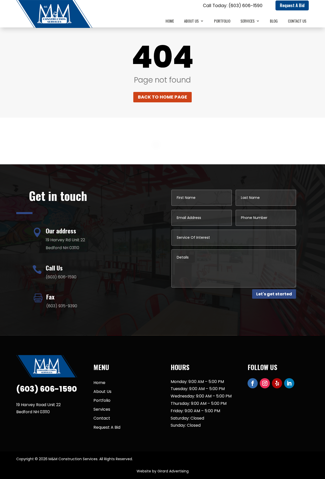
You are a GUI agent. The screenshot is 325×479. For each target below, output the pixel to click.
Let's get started (274, 294)
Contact (101, 418)
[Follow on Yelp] (277, 383)
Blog (274, 21)
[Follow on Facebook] (253, 383)
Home (170, 21)
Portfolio (222, 21)
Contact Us (297, 21)
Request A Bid (292, 5)
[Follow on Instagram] (265, 383)
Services (247, 21)
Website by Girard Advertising (163, 471)
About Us (191, 21)
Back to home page (162, 97)
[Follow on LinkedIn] (289, 383)
